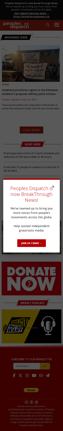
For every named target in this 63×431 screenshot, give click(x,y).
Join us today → (31, 243)
